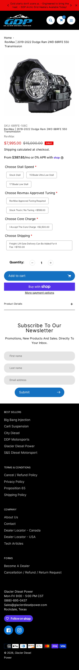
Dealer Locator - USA (20, 537)
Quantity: (17, 262)
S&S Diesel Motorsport (20, 452)
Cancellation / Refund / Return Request (33, 572)
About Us (11, 517)
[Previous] (8, 5)
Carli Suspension (16, 426)
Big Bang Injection (17, 420)
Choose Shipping (17, 236)
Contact (10, 524)
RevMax (9, 136)
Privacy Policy (14, 482)
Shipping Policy (15, 495)
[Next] (71, 5)
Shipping (10, 149)
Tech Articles (13, 543)
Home (8, 37)
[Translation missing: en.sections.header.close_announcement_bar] (76, 5)
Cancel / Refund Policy (20, 475)
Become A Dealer (17, 566)
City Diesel (12, 433)
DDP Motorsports (16, 439)
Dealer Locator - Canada (22, 530)
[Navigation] (71, 20)
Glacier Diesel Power (19, 446)
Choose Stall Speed (19, 167)
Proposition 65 (14, 488)
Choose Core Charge (20, 219)
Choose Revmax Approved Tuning (30, 193)
